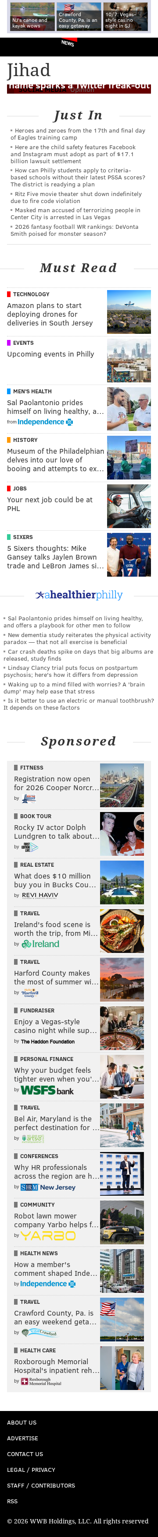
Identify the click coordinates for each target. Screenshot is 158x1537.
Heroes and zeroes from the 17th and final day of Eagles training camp (78, 133)
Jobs (20, 488)
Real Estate (37, 864)
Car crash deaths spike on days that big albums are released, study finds (78, 654)
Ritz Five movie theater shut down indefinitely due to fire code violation (76, 197)
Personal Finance (46, 1059)
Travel (30, 913)
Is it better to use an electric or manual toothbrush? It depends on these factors (79, 703)
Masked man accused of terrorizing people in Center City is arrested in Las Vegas (75, 213)
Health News (39, 1253)
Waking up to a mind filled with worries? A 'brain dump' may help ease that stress (74, 687)
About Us (21, 1422)
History (25, 440)
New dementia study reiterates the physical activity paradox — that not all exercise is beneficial (77, 638)
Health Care (38, 1350)
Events (23, 343)
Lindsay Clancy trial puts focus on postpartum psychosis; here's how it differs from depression (71, 671)
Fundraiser (37, 1010)
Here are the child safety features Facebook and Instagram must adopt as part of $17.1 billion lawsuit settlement (73, 154)
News (67, 43)
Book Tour (35, 816)
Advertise (22, 1438)
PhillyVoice (21, 46)
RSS (12, 1501)
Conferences (39, 1156)
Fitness (31, 767)
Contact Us (25, 1453)
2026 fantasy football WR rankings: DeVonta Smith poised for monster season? (75, 230)
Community (37, 1204)
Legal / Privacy (31, 1469)
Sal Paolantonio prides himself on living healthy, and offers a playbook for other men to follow (73, 621)
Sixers (23, 537)
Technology (31, 294)
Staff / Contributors (41, 1485)
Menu (144, 47)
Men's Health (32, 391)
